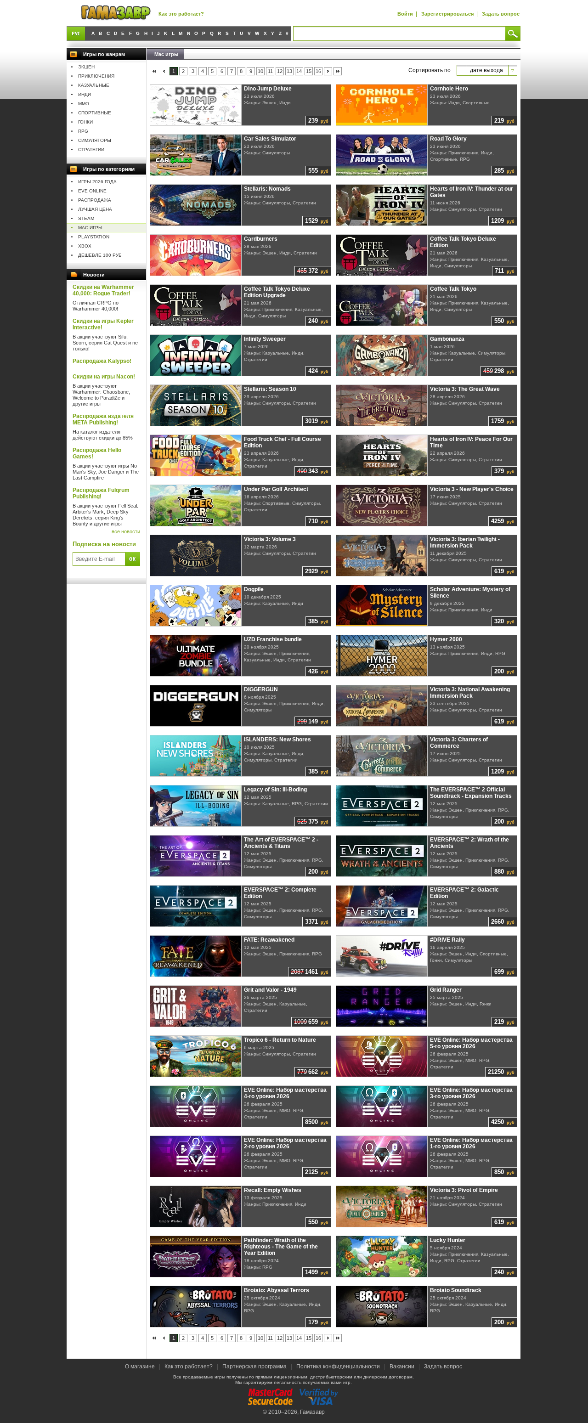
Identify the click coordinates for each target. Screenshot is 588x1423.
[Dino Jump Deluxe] (196, 105)
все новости (126, 531)
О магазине (140, 1366)
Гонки (85, 121)
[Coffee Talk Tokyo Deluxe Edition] (382, 255)
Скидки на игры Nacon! (104, 376)
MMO (83, 103)
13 (289, 71)
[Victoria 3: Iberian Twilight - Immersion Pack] (382, 555)
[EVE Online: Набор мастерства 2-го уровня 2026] (196, 1156)
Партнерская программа (254, 1366)
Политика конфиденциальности (338, 1366)
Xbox (84, 245)
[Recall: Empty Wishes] (196, 1206)
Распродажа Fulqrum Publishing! (101, 493)
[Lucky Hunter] (382, 1256)
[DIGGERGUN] (196, 705)
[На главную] (115, 13)
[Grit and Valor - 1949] (196, 1006)
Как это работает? (181, 14)
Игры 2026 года (97, 181)
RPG (83, 131)
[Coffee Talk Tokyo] (382, 305)
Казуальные (93, 85)
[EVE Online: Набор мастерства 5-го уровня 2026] (382, 1056)
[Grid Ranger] (382, 1006)
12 (280, 71)
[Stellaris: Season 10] (196, 405)
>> (338, 71)
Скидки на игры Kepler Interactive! (103, 324)
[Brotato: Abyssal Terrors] (196, 1306)
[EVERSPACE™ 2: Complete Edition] (196, 906)
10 (260, 71)
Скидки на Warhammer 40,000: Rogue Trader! (103, 290)
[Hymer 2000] (382, 655)
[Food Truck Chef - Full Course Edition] (196, 455)
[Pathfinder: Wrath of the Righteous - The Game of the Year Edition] (196, 1256)
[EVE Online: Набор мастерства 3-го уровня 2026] (382, 1106)
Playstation (93, 236)
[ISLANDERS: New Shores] (196, 755)
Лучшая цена (95, 209)
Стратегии (91, 149)
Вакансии (402, 1366)
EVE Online (92, 190)
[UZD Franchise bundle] (196, 655)
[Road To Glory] (382, 155)
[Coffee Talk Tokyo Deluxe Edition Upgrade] (196, 305)
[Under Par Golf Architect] (196, 505)
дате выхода (486, 70)
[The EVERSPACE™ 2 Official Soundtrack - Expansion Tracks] (382, 805)
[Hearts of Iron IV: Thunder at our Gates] (382, 205)
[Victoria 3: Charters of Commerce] (382, 755)
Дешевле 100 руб (100, 255)
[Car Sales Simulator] (196, 155)
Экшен (86, 66)
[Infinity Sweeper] (196, 355)
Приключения (96, 76)
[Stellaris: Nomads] (196, 205)
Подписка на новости (104, 544)
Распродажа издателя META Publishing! (103, 419)
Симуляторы (94, 140)
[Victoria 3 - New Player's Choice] (382, 505)
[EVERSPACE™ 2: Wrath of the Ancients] (382, 856)
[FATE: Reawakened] (196, 956)
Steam (86, 218)
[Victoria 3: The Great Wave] (382, 405)
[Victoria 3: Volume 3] (196, 555)
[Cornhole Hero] (382, 105)
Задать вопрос (501, 14)
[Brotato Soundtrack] (382, 1306)
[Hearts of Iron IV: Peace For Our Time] (382, 455)
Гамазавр (312, 1412)
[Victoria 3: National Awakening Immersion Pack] (382, 705)
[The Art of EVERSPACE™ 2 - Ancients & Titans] (196, 856)
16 (318, 71)
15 (308, 71)
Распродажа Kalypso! (102, 361)
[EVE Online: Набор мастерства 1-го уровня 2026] (382, 1156)
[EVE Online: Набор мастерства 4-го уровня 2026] (196, 1106)
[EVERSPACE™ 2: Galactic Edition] (382, 906)
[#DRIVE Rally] (382, 956)
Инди (84, 94)
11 (270, 71)
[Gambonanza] (382, 355)
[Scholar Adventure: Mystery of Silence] (382, 605)
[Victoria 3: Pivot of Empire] (382, 1206)
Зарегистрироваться (447, 14)
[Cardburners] (196, 255)
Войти (405, 14)
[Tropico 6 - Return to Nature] (196, 1056)
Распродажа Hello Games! (97, 453)
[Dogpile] (196, 605)
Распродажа (94, 200)
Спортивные (94, 112)
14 (299, 71)
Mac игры (90, 227)
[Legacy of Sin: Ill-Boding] (196, 805)
